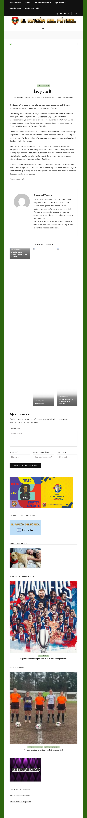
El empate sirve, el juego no (43, 659)
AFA (37, 8)
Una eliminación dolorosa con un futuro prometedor (19, 254)
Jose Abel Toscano (23, 97)
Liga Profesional (15, 3)
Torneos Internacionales (42, 3)
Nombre (14, 452)
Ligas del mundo (60, 3)
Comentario (15, 428)
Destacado (47, 655)
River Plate (59, 655)
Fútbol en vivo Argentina (20, 801)
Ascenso (28, 3)
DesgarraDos (39, 403)
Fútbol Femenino (15, 8)
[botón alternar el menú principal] (43, 28)
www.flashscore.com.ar (20, 795)
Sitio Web (61, 452)
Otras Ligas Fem (51, 747)
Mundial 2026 (29, 8)
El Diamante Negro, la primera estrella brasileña (66, 401)
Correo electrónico (41, 452)
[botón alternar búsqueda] (76, 13)
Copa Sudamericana (31, 655)
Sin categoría (43, 85)
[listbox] (43, 621)
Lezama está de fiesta (43, 750)
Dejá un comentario (66, 97)
